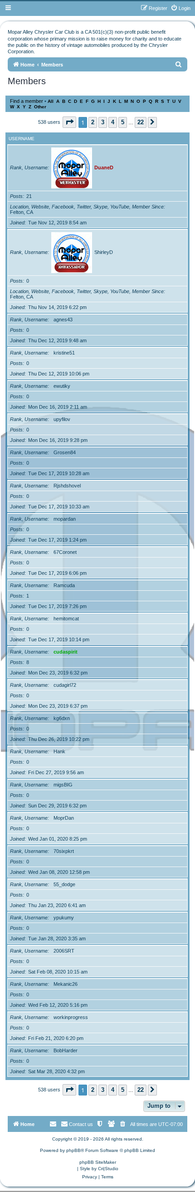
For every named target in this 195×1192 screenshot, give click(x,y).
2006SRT (64, 951)
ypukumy (64, 917)
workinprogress (71, 1017)
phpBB (73, 1150)
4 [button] (112, 122)
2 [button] (92, 122)
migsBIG (63, 784)
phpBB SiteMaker (97, 1162)
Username (21, 138)
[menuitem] (180, 8)
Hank (59, 751)
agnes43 (63, 319)
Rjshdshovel (67, 485)
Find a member (26, 101)
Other (40, 106)
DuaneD (103, 167)
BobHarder (66, 1050)
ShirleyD (103, 252)
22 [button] (140, 122)
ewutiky (62, 386)
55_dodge (64, 884)
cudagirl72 (65, 685)
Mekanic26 (66, 984)
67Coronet (65, 552)
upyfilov (62, 419)
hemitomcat (66, 618)
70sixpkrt (64, 851)
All (51, 101)
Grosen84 (65, 452)
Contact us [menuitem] (81, 1124)
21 (29, 196)
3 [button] (102, 122)
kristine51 (64, 352)
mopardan (65, 519)
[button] (69, 122)
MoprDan (64, 818)
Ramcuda (64, 585)
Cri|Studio (108, 1168)
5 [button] (122, 122)
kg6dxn (62, 718)
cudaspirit (66, 651)
